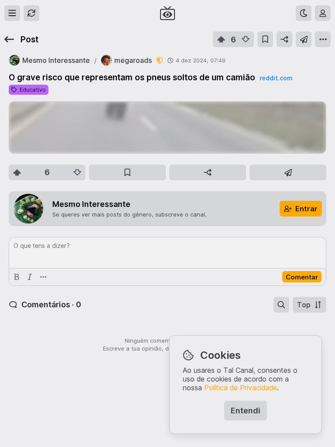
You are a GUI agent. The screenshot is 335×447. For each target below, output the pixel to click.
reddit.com (276, 78)
